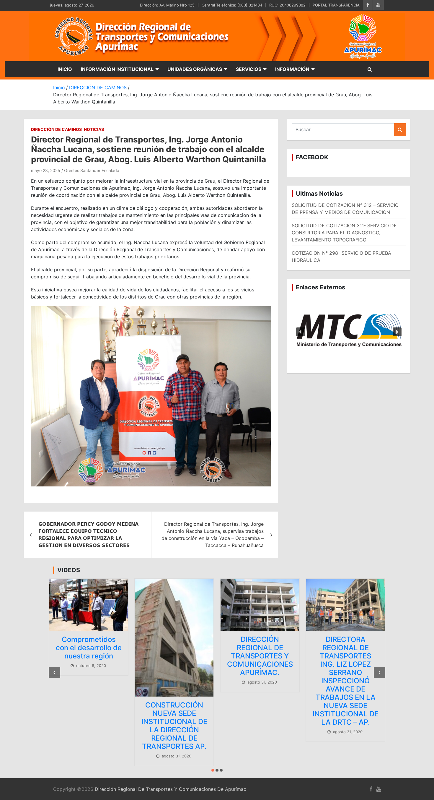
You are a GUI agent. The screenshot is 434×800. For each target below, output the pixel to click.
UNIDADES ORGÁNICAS (194, 69)
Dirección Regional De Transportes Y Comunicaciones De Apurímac (170, 789)
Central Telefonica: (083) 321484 (232, 5)
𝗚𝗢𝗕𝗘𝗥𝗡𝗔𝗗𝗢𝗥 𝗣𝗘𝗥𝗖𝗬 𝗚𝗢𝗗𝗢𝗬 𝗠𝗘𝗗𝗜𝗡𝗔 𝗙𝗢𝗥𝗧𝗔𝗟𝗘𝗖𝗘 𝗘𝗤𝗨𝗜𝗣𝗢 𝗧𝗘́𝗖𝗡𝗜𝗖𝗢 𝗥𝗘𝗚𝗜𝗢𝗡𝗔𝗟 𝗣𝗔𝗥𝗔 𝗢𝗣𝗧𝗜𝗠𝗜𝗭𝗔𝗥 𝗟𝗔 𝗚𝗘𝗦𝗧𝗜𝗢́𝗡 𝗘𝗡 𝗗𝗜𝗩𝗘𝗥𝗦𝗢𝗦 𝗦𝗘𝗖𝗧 (88, 534)
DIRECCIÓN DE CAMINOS (56, 129)
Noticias (94, 129)
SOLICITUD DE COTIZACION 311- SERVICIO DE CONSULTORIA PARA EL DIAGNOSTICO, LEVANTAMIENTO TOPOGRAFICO (344, 233)
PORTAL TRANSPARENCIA (336, 5)
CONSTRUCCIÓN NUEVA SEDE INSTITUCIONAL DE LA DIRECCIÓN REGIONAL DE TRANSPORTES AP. (89, 726)
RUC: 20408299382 (287, 5)
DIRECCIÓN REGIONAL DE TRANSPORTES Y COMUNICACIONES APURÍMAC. (174, 656)
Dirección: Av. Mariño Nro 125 (167, 5)
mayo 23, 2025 (45, 170)
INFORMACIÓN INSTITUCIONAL (117, 69)
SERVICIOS (248, 69)
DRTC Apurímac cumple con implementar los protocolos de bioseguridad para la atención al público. (345, 672)
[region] (349, 332)
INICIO (65, 69)
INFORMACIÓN (292, 69)
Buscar (400, 129)
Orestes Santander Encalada (91, 170)
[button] (349, 332)
